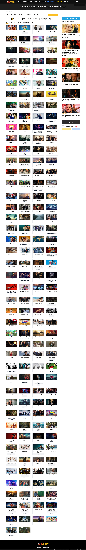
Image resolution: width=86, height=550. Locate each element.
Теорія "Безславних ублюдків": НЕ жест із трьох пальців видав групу (71, 85)
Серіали (10, 11)
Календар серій (76, 128)
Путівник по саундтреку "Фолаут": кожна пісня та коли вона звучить (71, 69)
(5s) (71, 126)
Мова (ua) (65, 1)
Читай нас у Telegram (72, 18)
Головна (7, 11)
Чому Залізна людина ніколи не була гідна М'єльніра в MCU (70, 99)
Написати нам (45, 547)
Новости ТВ (64, 113)
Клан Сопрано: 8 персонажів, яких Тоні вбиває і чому (71, 115)
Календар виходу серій (52, 14)
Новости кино (65, 82)
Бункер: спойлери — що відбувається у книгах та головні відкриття (71, 36)
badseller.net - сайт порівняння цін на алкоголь (60, 549)
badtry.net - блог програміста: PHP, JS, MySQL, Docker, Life (77, 549)
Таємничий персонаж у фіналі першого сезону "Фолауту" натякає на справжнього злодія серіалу (70, 53)
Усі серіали (67, 128)
